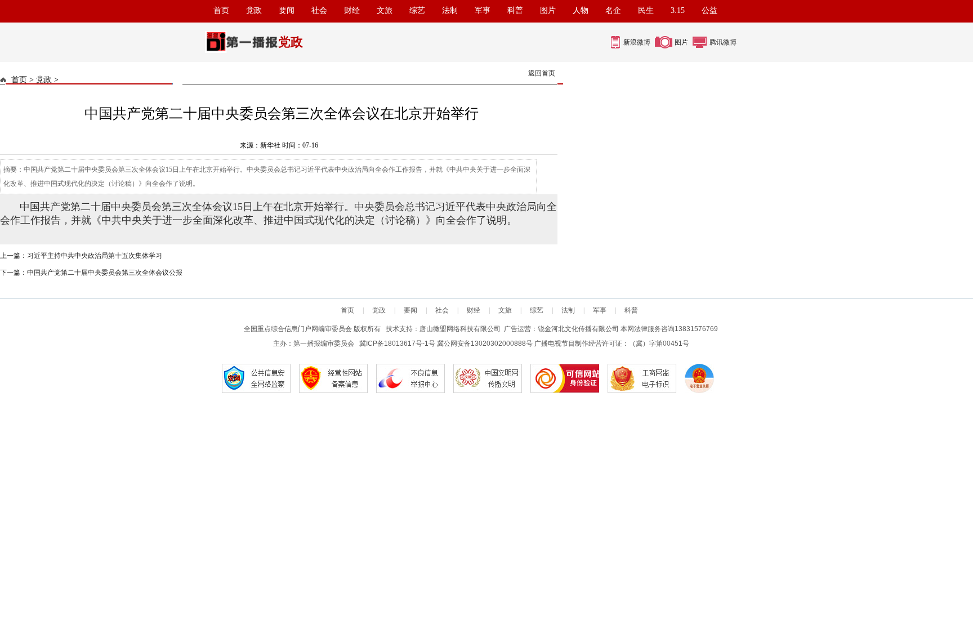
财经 (352, 10)
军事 (482, 10)
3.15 (678, 10)
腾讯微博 (723, 42)
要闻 (286, 10)
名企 (613, 10)
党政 (254, 10)
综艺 (417, 10)
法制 (450, 10)
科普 (515, 10)
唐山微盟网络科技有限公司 (460, 329)
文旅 (384, 10)
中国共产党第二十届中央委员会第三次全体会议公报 (104, 272)
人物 (580, 10)
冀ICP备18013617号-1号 (397, 343)
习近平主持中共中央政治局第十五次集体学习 (94, 256)
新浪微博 (636, 42)
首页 (221, 10)
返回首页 (541, 73)
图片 (548, 10)
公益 (709, 10)
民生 (646, 10)
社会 (319, 10)
